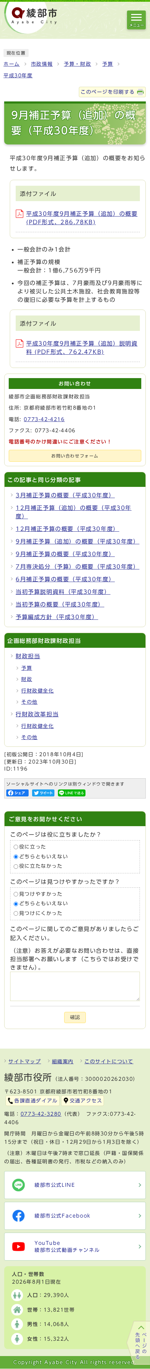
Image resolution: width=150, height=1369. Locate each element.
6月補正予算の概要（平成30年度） (65, 579)
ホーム (11, 64)
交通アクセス (86, 1100)
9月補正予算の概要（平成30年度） (65, 554)
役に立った (32, 846)
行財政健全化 (37, 690)
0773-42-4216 (44, 419)
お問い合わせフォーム (75, 456)
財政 (26, 679)
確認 (75, 1017)
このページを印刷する (108, 92)
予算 (107, 64)
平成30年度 (18, 75)
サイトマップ (24, 1061)
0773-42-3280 (41, 1114)
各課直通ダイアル (36, 1100)
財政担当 (28, 656)
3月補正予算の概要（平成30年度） (65, 495)
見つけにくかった (41, 913)
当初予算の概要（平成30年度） (60, 604)
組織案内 (63, 1061)
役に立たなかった (41, 866)
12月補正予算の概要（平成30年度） (67, 529)
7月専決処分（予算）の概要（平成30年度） (78, 566)
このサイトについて (108, 1061)
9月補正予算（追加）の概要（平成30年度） (78, 541)
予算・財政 (77, 64)
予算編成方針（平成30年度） (57, 617)
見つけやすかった (41, 894)
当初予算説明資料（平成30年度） (63, 592)
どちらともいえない (43, 856)
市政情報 (42, 64)
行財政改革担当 (37, 714)
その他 (29, 702)
